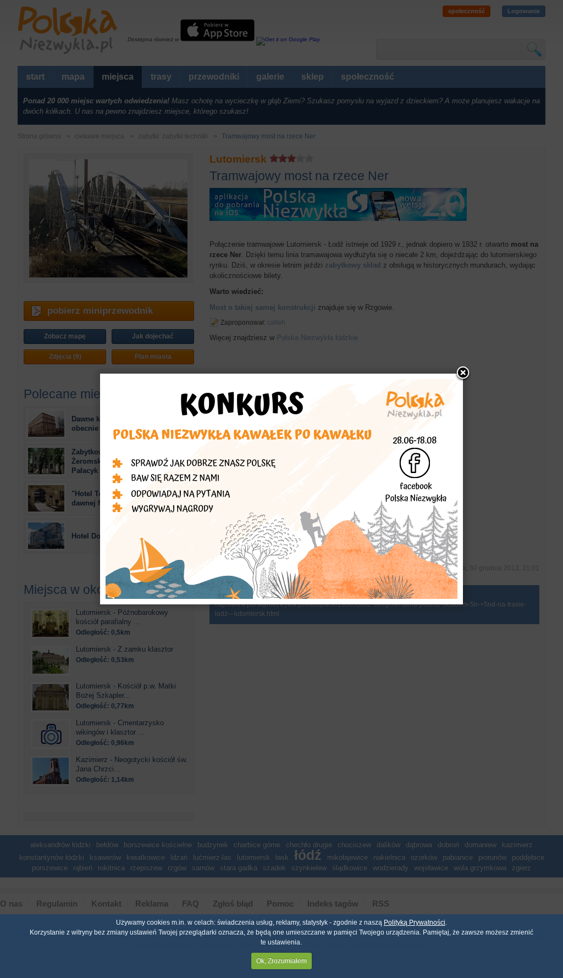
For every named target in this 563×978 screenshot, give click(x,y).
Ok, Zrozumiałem (281, 961)
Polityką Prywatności (414, 922)
